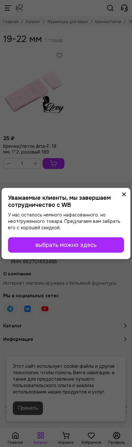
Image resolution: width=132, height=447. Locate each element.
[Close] (124, 194)
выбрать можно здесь (66, 245)
